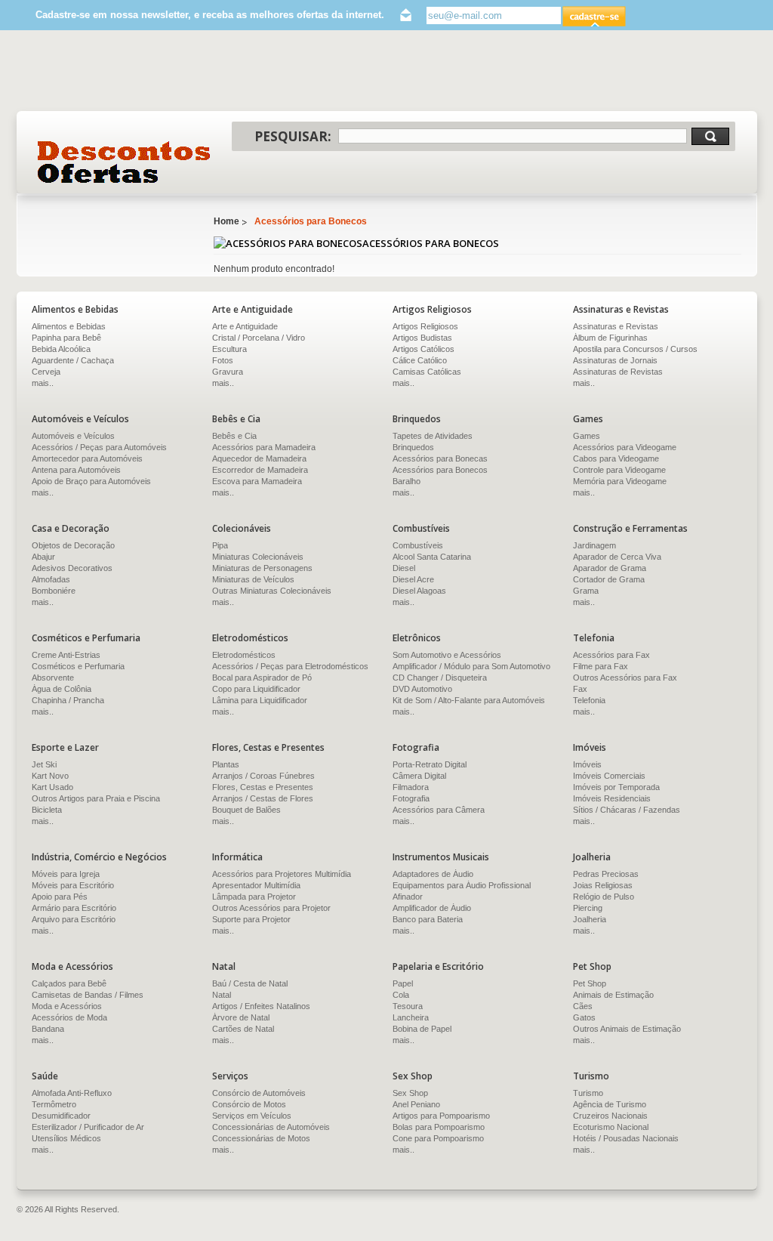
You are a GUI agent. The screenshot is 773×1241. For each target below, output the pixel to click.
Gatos (584, 1017)
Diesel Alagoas (419, 590)
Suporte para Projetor (251, 919)
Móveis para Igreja (66, 873)
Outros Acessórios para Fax (625, 677)
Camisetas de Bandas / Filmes (87, 994)
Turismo (588, 1092)
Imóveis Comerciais (609, 775)
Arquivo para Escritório (73, 919)
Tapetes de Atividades (433, 435)
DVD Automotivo (422, 688)
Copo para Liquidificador (256, 688)
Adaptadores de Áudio (433, 873)
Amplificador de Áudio (432, 907)
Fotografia (411, 798)
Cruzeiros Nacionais (610, 1115)
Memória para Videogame (620, 481)
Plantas (225, 764)
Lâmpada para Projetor (254, 896)
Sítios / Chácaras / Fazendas (626, 809)
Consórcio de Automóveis (259, 1092)
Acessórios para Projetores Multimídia (281, 873)
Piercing (587, 907)
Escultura (229, 348)
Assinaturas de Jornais (615, 360)
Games (586, 435)
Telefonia (589, 700)
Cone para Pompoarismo (438, 1138)
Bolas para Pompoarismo (439, 1126)
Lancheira (411, 1017)
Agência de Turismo (609, 1104)
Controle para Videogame (619, 469)
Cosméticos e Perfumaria (78, 666)
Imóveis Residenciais (612, 798)
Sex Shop (410, 1092)
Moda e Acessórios (67, 1006)
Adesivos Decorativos (72, 568)
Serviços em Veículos (251, 1115)
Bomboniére (53, 590)
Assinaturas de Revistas (618, 371)
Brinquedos (413, 447)
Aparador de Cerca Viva (617, 556)
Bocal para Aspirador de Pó (262, 677)
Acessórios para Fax (611, 654)
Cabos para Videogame (616, 458)
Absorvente (53, 677)
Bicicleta (47, 809)
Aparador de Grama (609, 568)
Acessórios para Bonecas (440, 458)
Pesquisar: (292, 136)
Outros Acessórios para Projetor (271, 907)
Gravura (227, 371)
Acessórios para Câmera (439, 809)
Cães (583, 1006)
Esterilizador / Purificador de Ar (88, 1126)
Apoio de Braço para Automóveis (91, 481)
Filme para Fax (600, 666)
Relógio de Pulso (603, 896)
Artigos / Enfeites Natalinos (261, 1006)
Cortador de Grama (609, 579)
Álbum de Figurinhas (610, 337)
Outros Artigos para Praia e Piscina (96, 798)
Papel (403, 983)
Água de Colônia (61, 688)
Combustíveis (418, 545)
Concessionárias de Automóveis (271, 1126)
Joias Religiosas (603, 885)
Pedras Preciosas (606, 873)
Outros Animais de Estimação (627, 1028)
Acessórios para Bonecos (310, 221)
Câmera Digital (419, 775)
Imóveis (587, 764)
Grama (586, 590)
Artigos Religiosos (425, 326)
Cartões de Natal (243, 1028)
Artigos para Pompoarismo (441, 1115)
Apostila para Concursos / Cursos (635, 348)
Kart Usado (52, 787)
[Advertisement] (386, 63)
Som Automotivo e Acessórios (447, 654)
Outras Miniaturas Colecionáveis (271, 590)
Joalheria (589, 919)
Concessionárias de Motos (261, 1138)
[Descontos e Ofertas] (124, 162)
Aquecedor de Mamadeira (259, 458)
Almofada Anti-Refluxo (72, 1092)
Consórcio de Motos (249, 1104)
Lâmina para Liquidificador (259, 700)
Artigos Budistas (422, 337)
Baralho (406, 481)
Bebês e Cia (234, 435)
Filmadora (411, 787)
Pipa (220, 545)
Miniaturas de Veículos (253, 579)
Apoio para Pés (60, 896)
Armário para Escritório (74, 907)
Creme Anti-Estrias (66, 654)
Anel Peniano (416, 1104)
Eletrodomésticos (244, 654)
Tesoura (408, 1006)
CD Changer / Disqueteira (440, 677)
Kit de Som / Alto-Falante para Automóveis (469, 700)
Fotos (222, 360)
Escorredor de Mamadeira (260, 469)
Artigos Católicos (423, 348)
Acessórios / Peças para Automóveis (99, 447)
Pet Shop (589, 983)
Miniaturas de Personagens (262, 568)
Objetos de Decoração (73, 545)
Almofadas (51, 579)
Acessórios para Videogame (624, 447)
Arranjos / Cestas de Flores (262, 798)
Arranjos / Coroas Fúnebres (263, 775)
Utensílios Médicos (66, 1138)
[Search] (710, 136)
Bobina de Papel (422, 1028)
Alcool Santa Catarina (432, 556)
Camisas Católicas (427, 371)
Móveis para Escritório (73, 885)
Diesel (404, 568)
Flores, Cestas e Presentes (262, 787)
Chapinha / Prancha (68, 700)
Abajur (43, 556)
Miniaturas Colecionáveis (257, 556)
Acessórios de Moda (69, 1017)
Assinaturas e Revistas (615, 326)
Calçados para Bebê (69, 983)
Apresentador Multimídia (256, 885)
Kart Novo (50, 775)
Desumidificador (61, 1115)
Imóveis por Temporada (616, 787)
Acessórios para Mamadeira (264, 447)
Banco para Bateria (428, 919)
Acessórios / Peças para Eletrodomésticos (290, 666)
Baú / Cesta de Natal (250, 983)
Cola (401, 994)
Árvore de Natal (240, 1017)
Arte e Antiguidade (245, 326)
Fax (580, 688)
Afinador (408, 896)
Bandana (48, 1028)
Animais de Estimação (613, 994)
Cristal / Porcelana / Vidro (258, 337)
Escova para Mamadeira (257, 481)
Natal (221, 994)
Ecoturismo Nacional (610, 1126)
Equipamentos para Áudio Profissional (462, 885)
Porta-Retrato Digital (430, 764)
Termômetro (54, 1104)
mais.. (223, 382)
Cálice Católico (420, 360)
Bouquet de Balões (246, 809)
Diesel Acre (413, 579)
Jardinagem (594, 545)
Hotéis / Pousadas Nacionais (626, 1138)
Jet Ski (44, 764)
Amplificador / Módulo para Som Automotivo (471, 666)
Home (226, 221)
